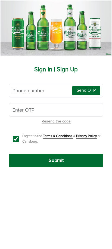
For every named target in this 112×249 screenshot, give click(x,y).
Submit (56, 160)
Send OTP (86, 90)
